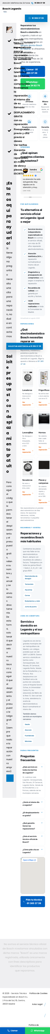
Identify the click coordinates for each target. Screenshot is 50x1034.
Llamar (14, 1030)
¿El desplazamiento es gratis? (31, 814)
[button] (24, 346)
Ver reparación (26, 403)
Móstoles (28, 741)
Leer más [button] (26, 191)
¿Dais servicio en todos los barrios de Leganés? (30, 770)
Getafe (27, 724)
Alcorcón (28, 730)
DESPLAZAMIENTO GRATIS (24, 114)
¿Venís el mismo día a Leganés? (31, 803)
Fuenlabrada (29, 736)
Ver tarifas (20, 145)
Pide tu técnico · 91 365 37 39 (34, 901)
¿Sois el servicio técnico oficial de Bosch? (30, 839)
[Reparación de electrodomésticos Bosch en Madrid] (6, 12)
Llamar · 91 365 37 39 (32, 71)
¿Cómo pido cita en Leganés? (31, 851)
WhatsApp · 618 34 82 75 (33, 84)
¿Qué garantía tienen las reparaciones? (29, 826)
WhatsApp (39, 1030)
